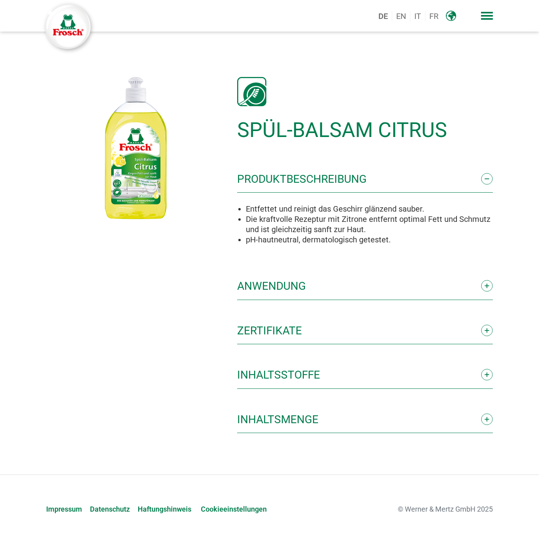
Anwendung (271, 286)
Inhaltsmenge (277, 419)
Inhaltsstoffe (278, 374)
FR (433, 16)
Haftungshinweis (164, 509)
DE (383, 16)
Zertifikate (269, 330)
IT (417, 16)
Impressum (64, 509)
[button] (487, 16)
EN (401, 16)
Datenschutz (110, 509)
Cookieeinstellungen (234, 509)
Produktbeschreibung (302, 179)
